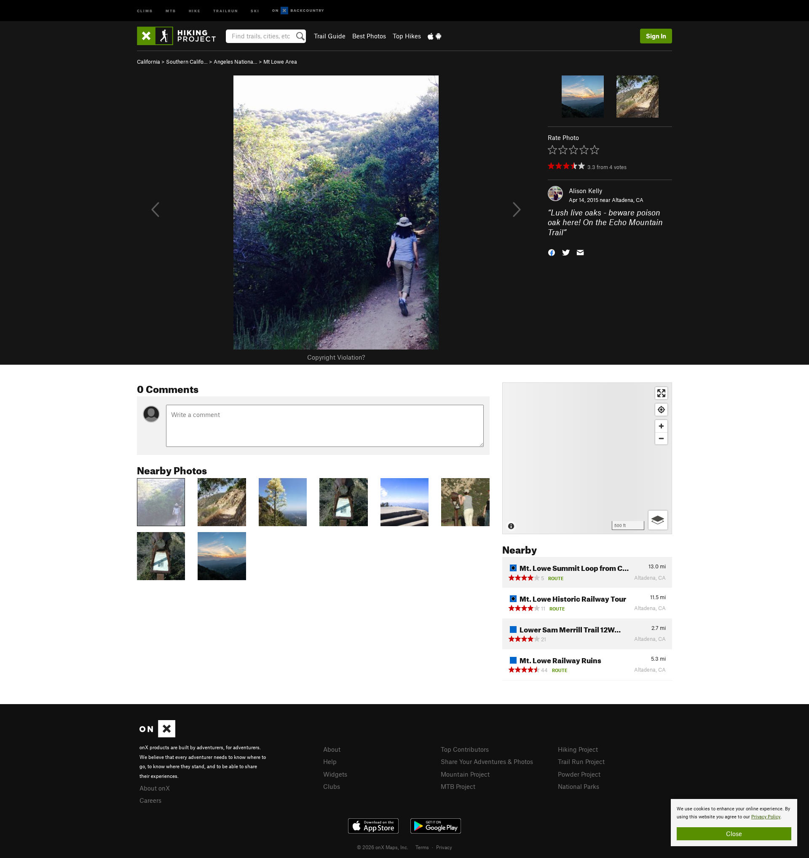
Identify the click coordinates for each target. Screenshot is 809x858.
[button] (551, 252)
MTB (171, 10)
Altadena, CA (627, 199)
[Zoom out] (661, 438)
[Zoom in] (661, 426)
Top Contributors (465, 749)
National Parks (578, 786)
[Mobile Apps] (434, 36)
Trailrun (225, 10)
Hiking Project (578, 749)
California (148, 61)
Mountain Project (465, 774)
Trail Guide (330, 36)
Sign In (656, 36)
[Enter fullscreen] (661, 393)
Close (734, 833)
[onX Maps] (157, 735)
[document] (734, 822)
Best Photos (369, 36)
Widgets (335, 774)
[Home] (180, 36)
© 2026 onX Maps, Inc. (382, 847)
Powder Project (579, 774)
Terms (422, 847)
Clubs (331, 786)
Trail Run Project (581, 761)
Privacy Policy (765, 817)
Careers (150, 800)
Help (330, 761)
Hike (195, 10)
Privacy (444, 847)
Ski (255, 10)
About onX (154, 788)
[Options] (657, 520)
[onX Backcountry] (298, 10)
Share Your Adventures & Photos (487, 761)
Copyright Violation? (336, 357)
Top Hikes (407, 36)
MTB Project (458, 786)
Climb (145, 10)
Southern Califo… (187, 61)
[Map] (587, 458)
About (331, 749)
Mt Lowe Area (280, 61)
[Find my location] (661, 409)
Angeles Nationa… (235, 61)
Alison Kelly (585, 190)
